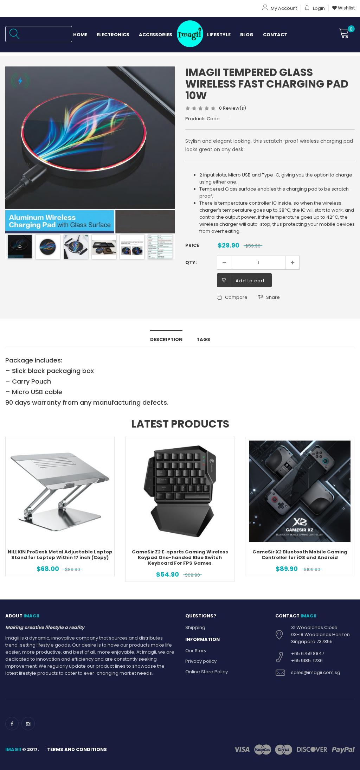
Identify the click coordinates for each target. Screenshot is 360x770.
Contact (275, 34)
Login (318, 8)
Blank (190, 34)
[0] (344, 34)
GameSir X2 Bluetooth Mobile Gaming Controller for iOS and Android (299, 554)
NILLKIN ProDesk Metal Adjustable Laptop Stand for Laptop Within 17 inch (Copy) (60, 554)
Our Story (195, 650)
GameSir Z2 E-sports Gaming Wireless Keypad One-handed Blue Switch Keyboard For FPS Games (180, 557)
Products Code (202, 118)
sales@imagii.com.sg (315, 672)
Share (273, 297)
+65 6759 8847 (307, 653)
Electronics (113, 34)
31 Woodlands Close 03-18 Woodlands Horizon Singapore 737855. (320, 634)
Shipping (195, 627)
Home (80, 34)
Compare (236, 297)
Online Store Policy (206, 671)
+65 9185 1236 (307, 660)
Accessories (155, 34)
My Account (283, 8)
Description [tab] (166, 339)
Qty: (191, 262)
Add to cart (250, 280)
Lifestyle (219, 34)
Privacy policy (201, 661)
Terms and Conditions (77, 749)
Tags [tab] (203, 339)
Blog (246, 34)
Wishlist (346, 8)
